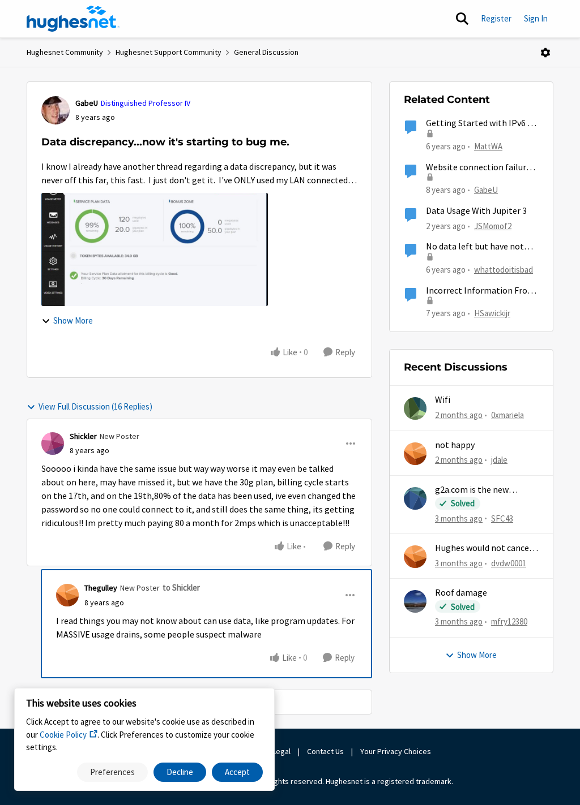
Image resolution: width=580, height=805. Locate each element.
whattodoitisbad (503, 269)
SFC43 (502, 518)
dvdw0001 (508, 563)
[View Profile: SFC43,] (415, 498)
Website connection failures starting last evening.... (480, 168)
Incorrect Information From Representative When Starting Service (480, 291)
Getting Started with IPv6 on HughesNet (482, 124)
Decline (180, 772)
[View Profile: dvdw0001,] (415, 556)
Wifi (442, 400)
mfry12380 (509, 621)
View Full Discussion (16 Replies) (95, 406)
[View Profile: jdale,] (415, 453)
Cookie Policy (63, 734)
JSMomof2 (492, 226)
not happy (455, 445)
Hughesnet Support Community (168, 52)
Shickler (83, 436)
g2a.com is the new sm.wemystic (472, 490)
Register (496, 18)
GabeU (86, 103)
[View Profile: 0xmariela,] (415, 408)
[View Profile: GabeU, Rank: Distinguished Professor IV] (55, 110)
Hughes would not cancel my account (483, 548)
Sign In (536, 18)
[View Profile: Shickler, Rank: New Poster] (52, 443)
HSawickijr (492, 313)
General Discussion (266, 52)
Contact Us (325, 751)
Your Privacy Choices (396, 751)
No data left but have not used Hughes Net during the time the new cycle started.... (481, 247)
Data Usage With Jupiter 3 (476, 211)
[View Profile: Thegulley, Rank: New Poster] (67, 595)
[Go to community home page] (73, 19)
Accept (237, 772)
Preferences (112, 772)
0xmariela (507, 415)
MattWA (488, 146)
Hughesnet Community (65, 52)
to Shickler (181, 587)
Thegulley (100, 588)
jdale (499, 459)
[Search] (462, 18)
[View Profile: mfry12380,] (415, 601)
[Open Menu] (545, 53)
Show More (73, 320)
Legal (281, 751)
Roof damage (461, 593)
